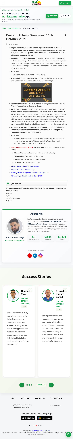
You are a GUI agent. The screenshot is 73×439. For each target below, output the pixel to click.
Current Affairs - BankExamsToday (40, 431)
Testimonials (56, 398)
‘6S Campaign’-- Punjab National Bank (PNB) (26, 176)
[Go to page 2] (29, 385)
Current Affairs (14, 28)
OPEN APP (66, 3)
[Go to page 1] (21, 385)
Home (4, 28)
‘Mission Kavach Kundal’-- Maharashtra (25, 166)
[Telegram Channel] (35, 255)
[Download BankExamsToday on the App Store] (28, 418)
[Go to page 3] (31, 385)
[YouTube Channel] (29, 255)
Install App (53, 16)
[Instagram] (40, 255)
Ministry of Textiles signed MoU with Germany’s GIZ (29, 173)
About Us (25, 398)
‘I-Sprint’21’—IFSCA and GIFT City (22, 169)
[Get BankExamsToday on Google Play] (44, 418)
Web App (66, 16)
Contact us (40, 398)
